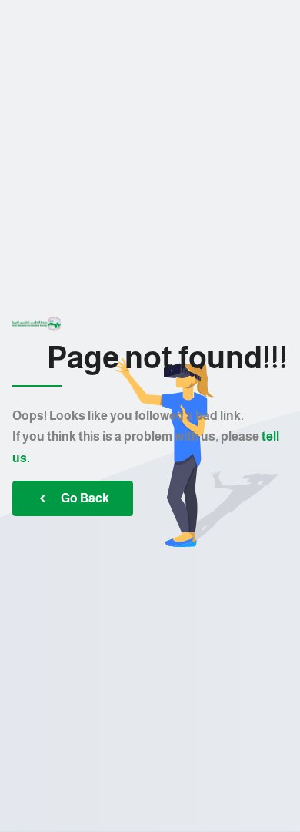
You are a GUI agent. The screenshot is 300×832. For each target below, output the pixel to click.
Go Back (85, 498)
